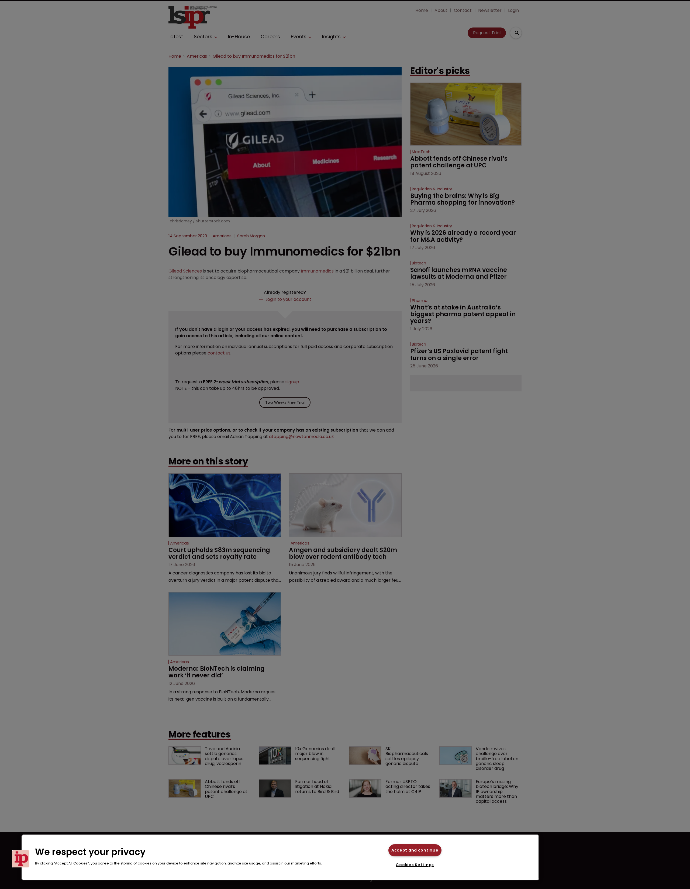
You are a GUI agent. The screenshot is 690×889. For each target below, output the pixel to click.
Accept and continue (415, 850)
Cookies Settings (415, 864)
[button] (20, 858)
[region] (280, 857)
